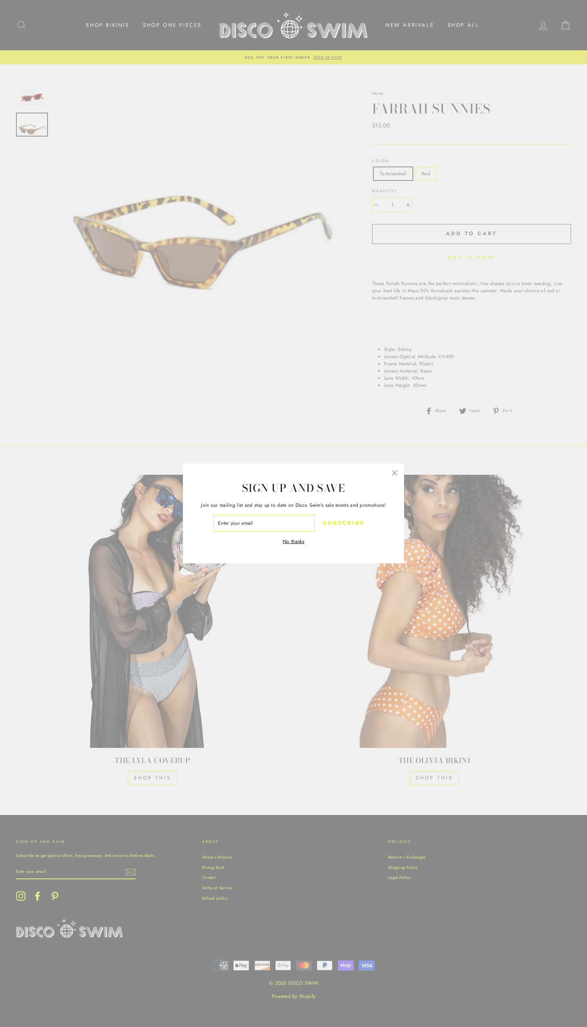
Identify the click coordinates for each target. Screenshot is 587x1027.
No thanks (293, 541)
